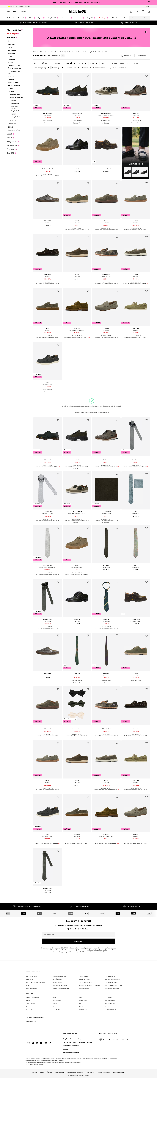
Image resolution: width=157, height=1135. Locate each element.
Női (8, 11)
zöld (105, 52)
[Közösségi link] (28, 1043)
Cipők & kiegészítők (89, 52)
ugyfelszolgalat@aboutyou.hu (97, 950)
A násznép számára (73, 52)
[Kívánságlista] (143, 11)
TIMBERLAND (83, 1010)
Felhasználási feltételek (75, 1072)
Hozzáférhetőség (104, 1072)
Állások (49, 1072)
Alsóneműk (29, 979)
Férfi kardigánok (31, 988)
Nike (80, 997)
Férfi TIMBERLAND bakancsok (35, 982)
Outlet (12, 6)
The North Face (110, 1003)
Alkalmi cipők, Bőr (31, 1021)
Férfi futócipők (83, 976)
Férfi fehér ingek (31, 976)
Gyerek (23, 11)
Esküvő (62, 52)
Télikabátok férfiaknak (60, 985)
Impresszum (90, 1072)
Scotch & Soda (31, 1010)
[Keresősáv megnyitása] (130, 18)
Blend (54, 997)
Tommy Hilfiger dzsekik (112, 979)
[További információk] (47, 123)
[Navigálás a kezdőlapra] (38, 1034)
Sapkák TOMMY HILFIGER (61, 988)
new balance (57, 1000)
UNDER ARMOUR (110, 1010)
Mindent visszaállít (119, 68)
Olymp (55, 1007)
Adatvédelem (111, 948)
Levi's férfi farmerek (85, 982)
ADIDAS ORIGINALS (32, 997)
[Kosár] (149, 11)
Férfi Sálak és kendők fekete (114, 985)
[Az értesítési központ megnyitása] (137, 11)
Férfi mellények (84, 988)
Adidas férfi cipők (84, 979)
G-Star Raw (83, 1000)
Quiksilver (108, 1007)
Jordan (55, 1003)
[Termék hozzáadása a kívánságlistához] (58, 75)
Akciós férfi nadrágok (112, 988)
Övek (28, 985)
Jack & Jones (30, 1003)
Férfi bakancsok (110, 976)
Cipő (100, 52)
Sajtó (42, 1072)
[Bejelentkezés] (131, 11)
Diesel (28, 1000)
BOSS (80, 1003)
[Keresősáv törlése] (148, 18)
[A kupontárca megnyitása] (125, 11)
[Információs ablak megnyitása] (149, 2)
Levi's (28, 1007)
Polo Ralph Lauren (84, 1007)
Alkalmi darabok (52, 52)
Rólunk (34, 1072)
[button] (126, 55)
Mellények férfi (57, 982)
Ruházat (42, 52)
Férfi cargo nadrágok (112, 982)
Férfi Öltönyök (57, 979)
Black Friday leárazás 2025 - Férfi (89, 985)
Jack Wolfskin (57, 1010)
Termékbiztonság (119, 1072)
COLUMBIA (108, 997)
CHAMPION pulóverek (59, 976)
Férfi (15, 11)
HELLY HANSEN (110, 1000)
